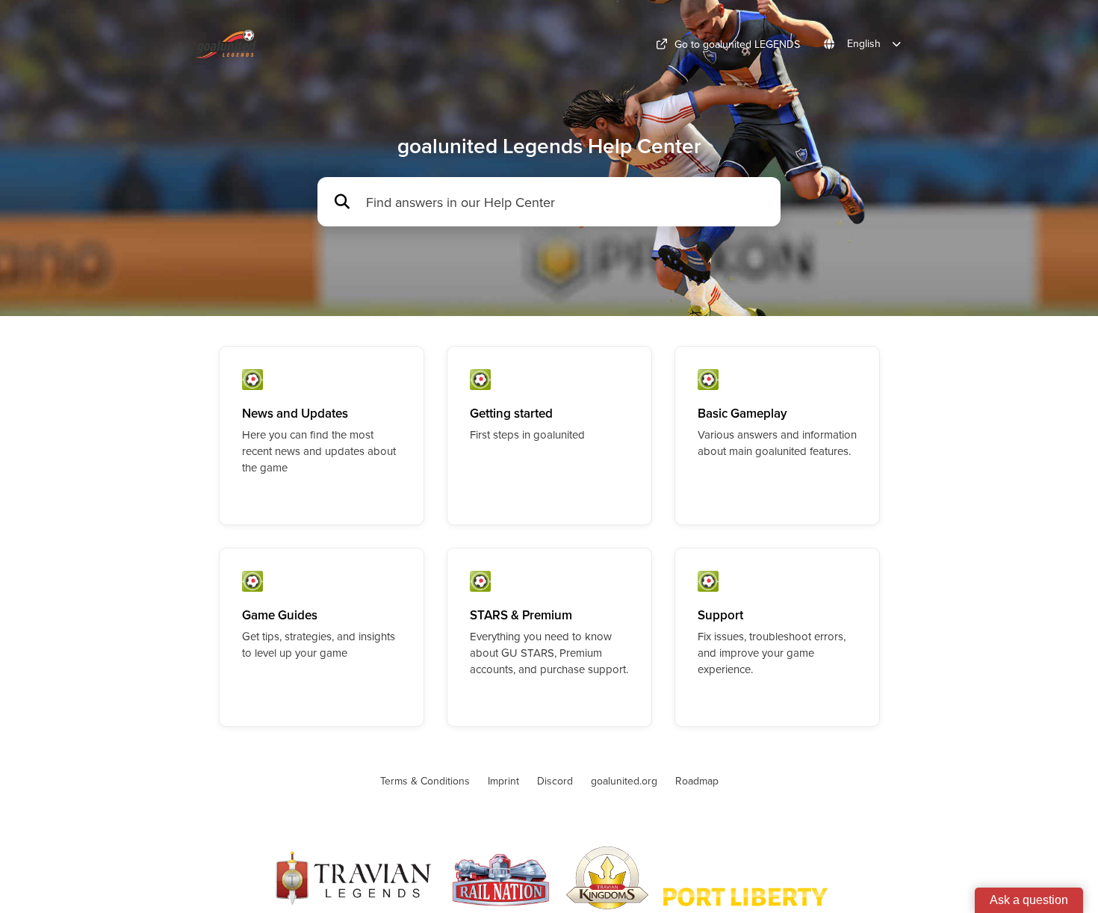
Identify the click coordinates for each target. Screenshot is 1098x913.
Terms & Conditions (425, 781)
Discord (555, 781)
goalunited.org (624, 781)
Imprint (503, 781)
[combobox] (566, 202)
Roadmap (697, 781)
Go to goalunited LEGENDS (737, 44)
